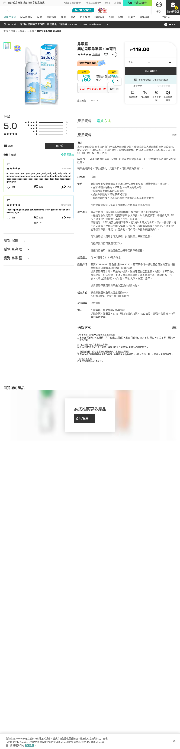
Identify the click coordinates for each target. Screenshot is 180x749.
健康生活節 (10, 17)
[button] (173, 7)
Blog (107, 3)
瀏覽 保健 (11, 240)
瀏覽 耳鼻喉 (13, 249)
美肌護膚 (51, 17)
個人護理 (85, 17)
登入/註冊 (82, 418)
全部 (6, 154)
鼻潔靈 (82, 44)
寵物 (120, 17)
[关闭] (174, 741)
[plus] (170, 62)
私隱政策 (29, 745)
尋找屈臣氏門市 (93, 3)
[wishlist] (106, 54)
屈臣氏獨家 (26, 17)
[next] (117, 81)
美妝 (72, 17)
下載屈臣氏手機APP (72, 3)
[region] (90, 741)
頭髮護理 (99, 17)
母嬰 (111, 17)
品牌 (164, 17)
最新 (13, 154)
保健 (39, 17)
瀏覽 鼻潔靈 (13, 258)
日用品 (131, 17)
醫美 (63, 17)
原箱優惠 (145, 17)
